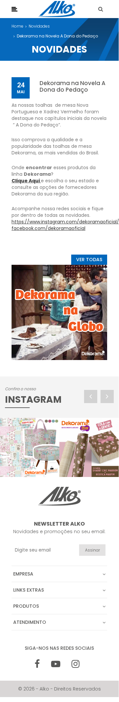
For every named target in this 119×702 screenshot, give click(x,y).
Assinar (92, 550)
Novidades (39, 26)
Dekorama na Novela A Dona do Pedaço (57, 36)
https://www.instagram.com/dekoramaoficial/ (65, 221)
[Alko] (56, 9)
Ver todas (89, 259)
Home (17, 26)
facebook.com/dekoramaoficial (48, 228)
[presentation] (90, 396)
